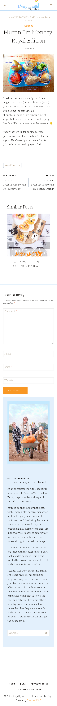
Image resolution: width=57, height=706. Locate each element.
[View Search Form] (5, 5)
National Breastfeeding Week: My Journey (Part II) (42, 182)
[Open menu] (51, 5)
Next (46, 245)
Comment (10, 311)
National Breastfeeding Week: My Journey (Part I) (14, 182)
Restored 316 (34, 700)
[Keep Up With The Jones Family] (28, 5)
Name (8, 353)
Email (8, 367)
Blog (23, 684)
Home (12, 684)
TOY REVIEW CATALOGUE (28, 689)
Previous (10, 245)
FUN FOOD (28, 26)
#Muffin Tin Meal (12, 165)
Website (8, 380)
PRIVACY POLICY (39, 684)
